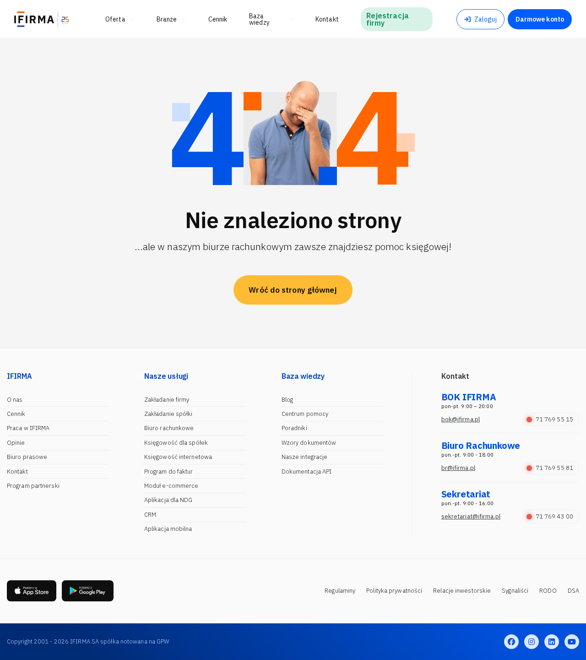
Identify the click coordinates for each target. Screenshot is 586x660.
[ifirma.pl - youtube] (571, 641)
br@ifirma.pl (458, 468)
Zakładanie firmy (167, 400)
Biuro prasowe (27, 457)
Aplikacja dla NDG (168, 500)
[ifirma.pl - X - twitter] (531, 641)
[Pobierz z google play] (88, 590)
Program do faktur (168, 471)
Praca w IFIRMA (28, 428)
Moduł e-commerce (171, 486)
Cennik (16, 414)
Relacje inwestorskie (462, 591)
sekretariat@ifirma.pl (470, 516)
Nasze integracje (305, 457)
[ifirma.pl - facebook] (511, 641)
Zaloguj (485, 19)
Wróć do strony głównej (293, 290)
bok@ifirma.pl (460, 419)
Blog (287, 400)
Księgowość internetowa (178, 457)
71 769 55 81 (554, 468)
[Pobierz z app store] (31, 590)
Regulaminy (340, 591)
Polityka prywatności (394, 591)
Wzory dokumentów (309, 443)
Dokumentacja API (307, 471)
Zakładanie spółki (168, 414)
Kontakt (17, 471)
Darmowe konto (539, 19)
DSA (573, 591)
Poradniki (294, 428)
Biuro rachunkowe (169, 428)
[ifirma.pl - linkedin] (551, 641)
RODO (547, 591)
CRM (150, 514)
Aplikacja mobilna (168, 529)
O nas (15, 400)
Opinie (16, 443)
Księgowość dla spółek (176, 443)
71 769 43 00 (554, 516)
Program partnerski (33, 486)
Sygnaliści (515, 591)
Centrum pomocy (305, 414)
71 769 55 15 (554, 419)
